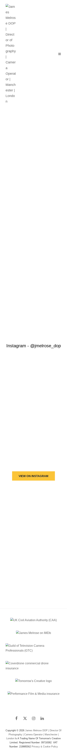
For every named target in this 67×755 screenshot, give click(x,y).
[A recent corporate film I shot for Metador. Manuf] (33, 447)
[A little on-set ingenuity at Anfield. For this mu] (33, 388)
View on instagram (33, 476)
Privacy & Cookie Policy (45, 746)
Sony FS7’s (17, 244)
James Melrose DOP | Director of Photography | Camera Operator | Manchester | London (33, 734)
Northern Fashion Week (33, 166)
